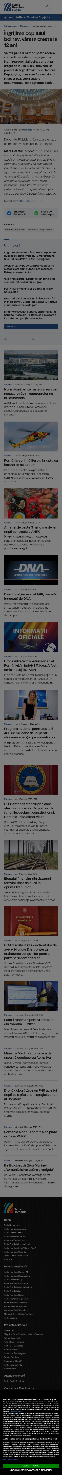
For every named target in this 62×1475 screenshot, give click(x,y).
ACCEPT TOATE (31, 1466)
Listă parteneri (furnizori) (11, 1459)
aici (54, 1425)
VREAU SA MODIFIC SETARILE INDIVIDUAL (31, 1470)
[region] (31, 1432)
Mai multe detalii (16, 1411)
